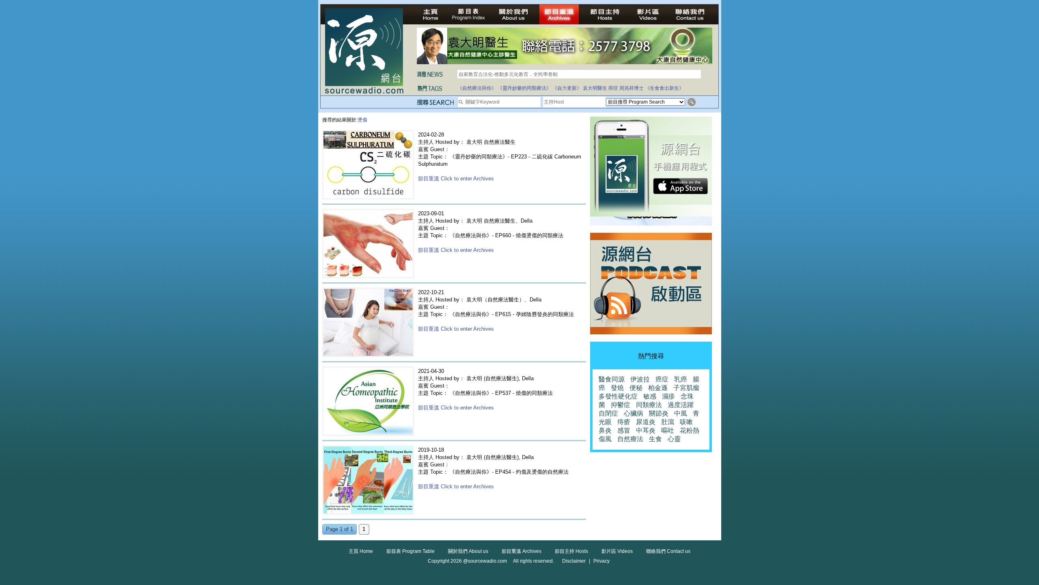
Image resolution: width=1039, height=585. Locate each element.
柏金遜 (658, 387)
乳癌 (680, 379)
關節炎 (658, 413)
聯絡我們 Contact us (668, 551)
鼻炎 (605, 430)
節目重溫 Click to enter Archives (456, 179)
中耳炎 (645, 430)
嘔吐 (667, 430)
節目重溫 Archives (521, 551)
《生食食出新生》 (664, 88)
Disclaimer (574, 561)
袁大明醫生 (595, 88)
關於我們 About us (468, 551)
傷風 (605, 439)
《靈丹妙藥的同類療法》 (524, 88)
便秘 (635, 387)
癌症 (613, 88)
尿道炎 (645, 421)
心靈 (674, 439)
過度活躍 (681, 404)
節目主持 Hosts (571, 551)
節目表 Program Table (410, 551)
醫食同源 (612, 379)
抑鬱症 (620, 404)
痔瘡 (623, 421)
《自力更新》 (567, 88)
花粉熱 (689, 430)
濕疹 (668, 396)
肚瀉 (667, 421)
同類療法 (649, 404)
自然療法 (630, 439)
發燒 (617, 387)
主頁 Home (361, 551)
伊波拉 (640, 379)
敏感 (649, 396)
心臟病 (633, 413)
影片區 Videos (617, 551)
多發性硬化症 (618, 396)
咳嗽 (686, 421)
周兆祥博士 (631, 88)
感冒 (623, 430)
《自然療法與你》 (476, 88)
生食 (655, 439)
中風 (680, 413)
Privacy (601, 561)
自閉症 (608, 413)
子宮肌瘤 (686, 387)
